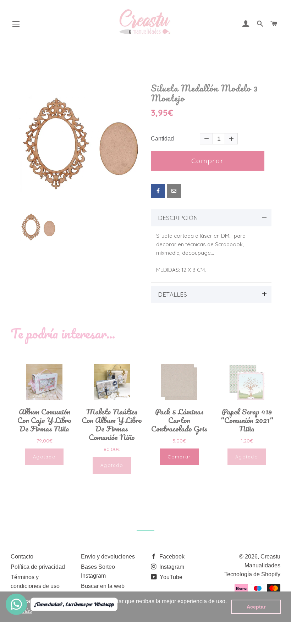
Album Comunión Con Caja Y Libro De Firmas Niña (44, 420)
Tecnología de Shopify (252, 574)
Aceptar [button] (256, 607)
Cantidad (162, 138)
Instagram (171, 567)
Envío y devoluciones (108, 557)
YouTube (170, 577)
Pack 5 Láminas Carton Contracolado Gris (179, 420)
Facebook (171, 557)
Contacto (22, 557)
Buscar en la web (103, 586)
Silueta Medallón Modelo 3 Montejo (204, 93)
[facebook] (158, 191)
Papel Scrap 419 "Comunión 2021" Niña (246, 420)
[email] (174, 191)
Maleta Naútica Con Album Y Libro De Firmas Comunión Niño (112, 424)
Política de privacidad (38, 567)
